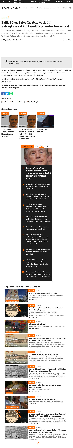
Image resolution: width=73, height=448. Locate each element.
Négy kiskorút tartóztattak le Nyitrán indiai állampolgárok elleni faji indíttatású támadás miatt (38, 196)
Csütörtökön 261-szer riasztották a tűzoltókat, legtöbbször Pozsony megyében (38, 186)
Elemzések (47, 8)
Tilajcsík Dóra (7, 40)
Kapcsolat (69, 1)
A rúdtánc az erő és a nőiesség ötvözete (43, 354)
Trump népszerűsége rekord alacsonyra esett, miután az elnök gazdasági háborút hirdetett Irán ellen (38, 173)
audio (5, 102)
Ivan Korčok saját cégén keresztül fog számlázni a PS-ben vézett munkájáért (38, 251)
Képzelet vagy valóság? (42, 130)
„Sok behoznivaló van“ (37, 324)
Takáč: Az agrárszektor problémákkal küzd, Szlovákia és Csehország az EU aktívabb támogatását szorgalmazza (37, 207)
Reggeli (21, 102)
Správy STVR (5, 1)
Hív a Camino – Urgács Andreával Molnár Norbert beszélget (8, 132)
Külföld (32, 8)
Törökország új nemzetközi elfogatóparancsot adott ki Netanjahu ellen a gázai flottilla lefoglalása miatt (37, 262)
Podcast (56, 8)
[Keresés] (70, 8)
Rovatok (33, 1)
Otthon (25, 8)
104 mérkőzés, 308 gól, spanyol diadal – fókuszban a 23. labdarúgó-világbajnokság (47, 431)
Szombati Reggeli (33, 102)
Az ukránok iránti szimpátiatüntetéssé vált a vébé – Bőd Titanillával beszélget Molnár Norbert (27, 133)
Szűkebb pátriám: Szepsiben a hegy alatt (43, 399)
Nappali (23, 113)
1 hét (46, 146)
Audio (39, 291)
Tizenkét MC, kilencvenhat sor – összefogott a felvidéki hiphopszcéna (46, 309)
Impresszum (59, 1)
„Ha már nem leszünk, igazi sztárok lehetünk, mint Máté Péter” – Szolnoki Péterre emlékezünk (47, 415)
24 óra (36, 146)
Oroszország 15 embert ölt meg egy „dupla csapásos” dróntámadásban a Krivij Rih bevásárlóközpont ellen (38, 274)
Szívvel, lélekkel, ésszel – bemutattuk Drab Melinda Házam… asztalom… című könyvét (47, 370)
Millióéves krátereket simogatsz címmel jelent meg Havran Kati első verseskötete (47, 339)
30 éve (39, 8)
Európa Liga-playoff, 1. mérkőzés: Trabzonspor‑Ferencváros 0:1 (37, 228)
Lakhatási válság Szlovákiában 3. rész (43, 293)
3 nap (41, 146)
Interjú (13, 102)
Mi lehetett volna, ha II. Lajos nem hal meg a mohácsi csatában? (45, 386)
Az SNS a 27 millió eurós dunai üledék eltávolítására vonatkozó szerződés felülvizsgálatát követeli (38, 219)
